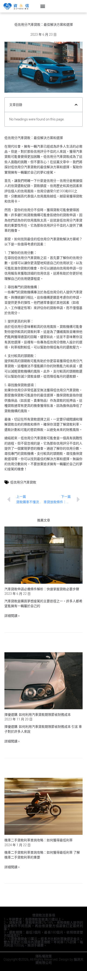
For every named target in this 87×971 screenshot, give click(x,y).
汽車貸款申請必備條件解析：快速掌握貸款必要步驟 (41, 589)
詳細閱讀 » (11, 616)
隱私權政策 (43, 956)
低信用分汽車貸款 (23, 482)
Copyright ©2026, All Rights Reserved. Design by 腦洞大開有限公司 (43, 961)
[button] (42, 6)
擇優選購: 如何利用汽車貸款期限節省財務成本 (37, 714)
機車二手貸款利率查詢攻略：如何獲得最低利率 (38, 840)
